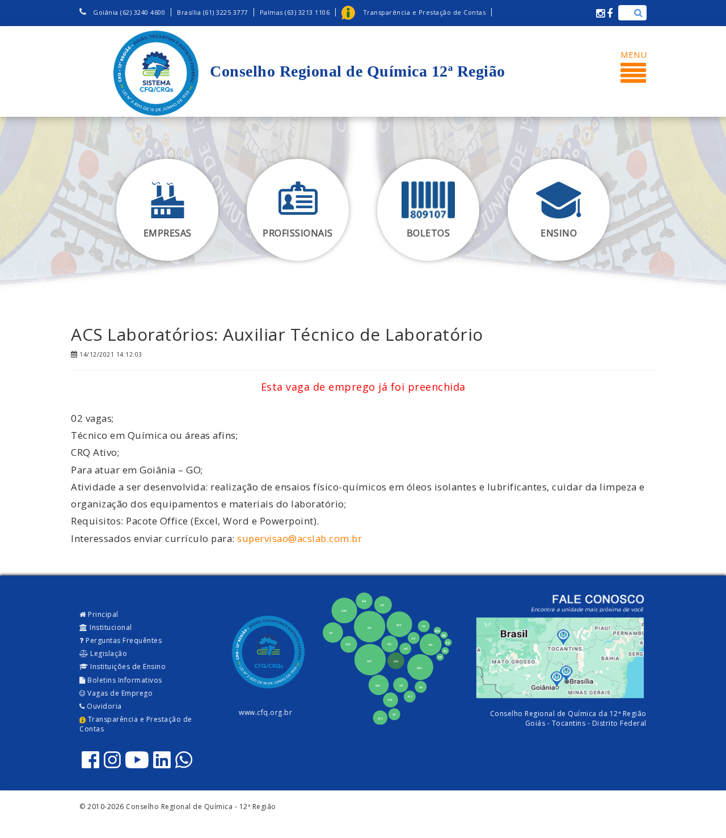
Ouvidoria (103, 706)
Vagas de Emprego (119, 693)
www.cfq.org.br (265, 712)
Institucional (110, 627)
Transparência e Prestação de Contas (135, 724)
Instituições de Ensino (127, 666)
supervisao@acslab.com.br (299, 538)
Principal (102, 614)
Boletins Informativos (124, 680)
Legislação (108, 653)
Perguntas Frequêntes (123, 640)
